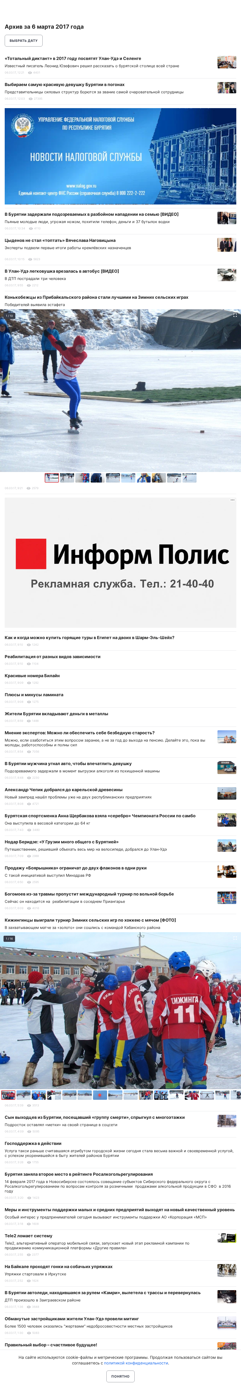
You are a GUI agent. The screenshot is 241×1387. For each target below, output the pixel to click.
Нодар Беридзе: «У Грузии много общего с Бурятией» (62, 841)
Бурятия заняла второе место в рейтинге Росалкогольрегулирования (79, 1174)
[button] (67, 478)
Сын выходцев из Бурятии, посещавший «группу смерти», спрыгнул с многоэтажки (95, 1117)
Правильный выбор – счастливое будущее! (51, 1344)
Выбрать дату (24, 41)
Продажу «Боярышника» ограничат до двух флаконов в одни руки (76, 867)
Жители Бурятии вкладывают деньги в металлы (56, 713)
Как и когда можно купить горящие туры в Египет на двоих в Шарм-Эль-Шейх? (89, 637)
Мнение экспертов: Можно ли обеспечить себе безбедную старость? (80, 732)
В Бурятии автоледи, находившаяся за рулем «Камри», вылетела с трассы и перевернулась (103, 1292)
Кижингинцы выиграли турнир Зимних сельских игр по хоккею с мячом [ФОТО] (90, 920)
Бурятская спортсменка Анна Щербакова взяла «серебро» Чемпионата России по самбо (100, 815)
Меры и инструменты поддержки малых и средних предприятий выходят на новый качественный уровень (120, 1209)
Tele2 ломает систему (28, 1235)
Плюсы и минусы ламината (34, 694)
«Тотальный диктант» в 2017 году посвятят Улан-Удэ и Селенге (73, 58)
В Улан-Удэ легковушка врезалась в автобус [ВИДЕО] (62, 271)
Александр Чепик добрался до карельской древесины (64, 789)
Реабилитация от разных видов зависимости (52, 656)
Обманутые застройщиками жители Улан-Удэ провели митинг (72, 1318)
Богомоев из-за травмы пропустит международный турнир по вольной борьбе (89, 894)
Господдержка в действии (33, 1143)
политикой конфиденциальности (136, 1363)
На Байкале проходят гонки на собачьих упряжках (58, 1266)
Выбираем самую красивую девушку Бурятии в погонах (65, 84)
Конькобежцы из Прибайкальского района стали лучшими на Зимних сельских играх (96, 297)
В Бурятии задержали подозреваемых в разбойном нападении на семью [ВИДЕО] (92, 214)
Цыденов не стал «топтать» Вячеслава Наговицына (60, 240)
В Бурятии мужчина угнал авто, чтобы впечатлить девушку (68, 763)
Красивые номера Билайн (32, 675)
